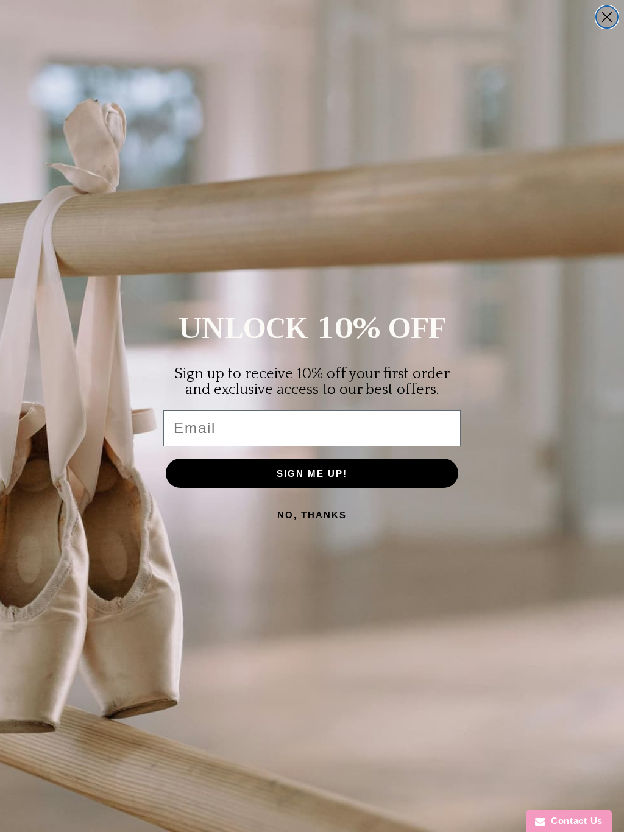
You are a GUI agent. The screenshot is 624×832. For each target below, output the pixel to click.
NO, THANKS (312, 515)
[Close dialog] (607, 17)
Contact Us (574, 821)
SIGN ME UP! (312, 473)
